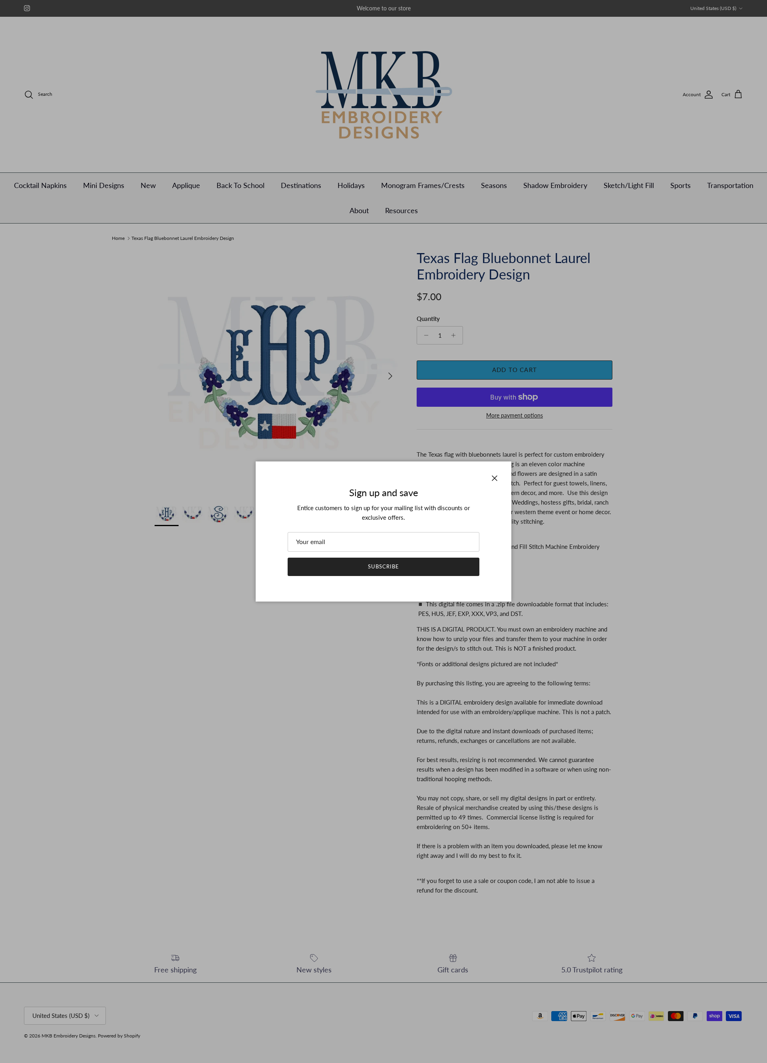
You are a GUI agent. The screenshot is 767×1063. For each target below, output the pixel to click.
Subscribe (383, 566)
